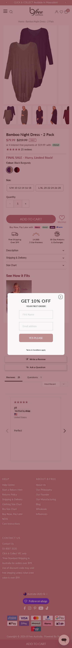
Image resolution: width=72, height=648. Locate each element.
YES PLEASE (36, 337)
